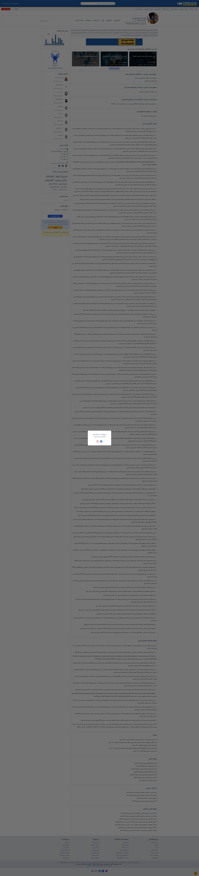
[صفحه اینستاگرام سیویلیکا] (98, 441)
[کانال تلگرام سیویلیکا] (101, 441)
